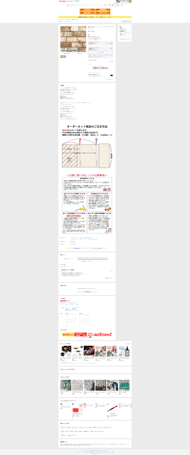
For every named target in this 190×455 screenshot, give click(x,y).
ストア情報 (76, 304)
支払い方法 (61, 304)
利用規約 (91, 452)
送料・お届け (67, 304)
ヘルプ (131, 3)
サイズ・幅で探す (67, 19)
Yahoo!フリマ (105, 450)
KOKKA (76, 431)
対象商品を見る (99, 38)
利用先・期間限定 (95, 50)
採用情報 (101, 452)
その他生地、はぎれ (94, 239)
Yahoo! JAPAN (115, 3)
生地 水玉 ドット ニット (71, 435)
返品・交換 (71, 304)
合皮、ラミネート (75, 427)
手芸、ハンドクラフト (84, 239)
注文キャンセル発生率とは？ (76, 310)
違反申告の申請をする (110, 79)
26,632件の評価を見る (68, 310)
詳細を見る (112, 61)
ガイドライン (94, 452)
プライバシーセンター (86, 452)
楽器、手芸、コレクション (75, 239)
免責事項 (98, 452)
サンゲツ (67, 431)
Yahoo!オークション (99, 450)
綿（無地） (69, 427)
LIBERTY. (92, 431)
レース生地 (105, 427)
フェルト (109, 427)
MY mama (72, 431)
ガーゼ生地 (94, 427)
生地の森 (80, 431)
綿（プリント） (63, 427)
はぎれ (90, 427)
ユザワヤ (59, 19)
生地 (63, 19)
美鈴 (95, 431)
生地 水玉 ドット (63, 435)
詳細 (111, 55)
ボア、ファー (100, 427)
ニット (86, 427)
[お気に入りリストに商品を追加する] (129, 39)
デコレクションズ (101, 431)
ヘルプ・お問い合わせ (106, 452)
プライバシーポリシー (80, 452)
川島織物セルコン (86, 431)
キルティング (82, 427)
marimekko (62, 431)
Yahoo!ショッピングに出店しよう (124, 3)
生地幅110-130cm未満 (74, 19)
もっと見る (127, 343)
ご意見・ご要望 (111, 452)
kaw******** (111, 271)
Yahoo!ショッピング (86, 450)
